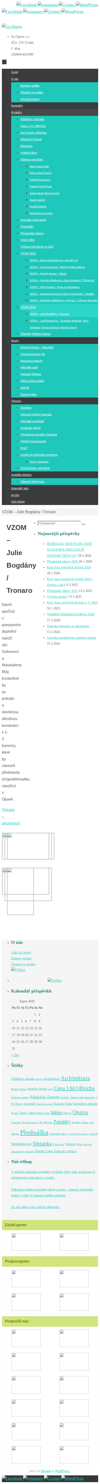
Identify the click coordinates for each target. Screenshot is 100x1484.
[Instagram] (48, 5)
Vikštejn (70, 1144)
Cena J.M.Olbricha (74, 1088)
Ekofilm (64, 1097)
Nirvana (46, 1471)
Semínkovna (21, 1144)
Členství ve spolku (23, 964)
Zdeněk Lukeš (43, 1151)
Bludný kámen (19, 1089)
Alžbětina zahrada (23, 1079)
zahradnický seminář (22, 1151)
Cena (50, 1089)
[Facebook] (27, 5)
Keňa (68, 1104)
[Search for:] (60, 523)
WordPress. (63, 1471)
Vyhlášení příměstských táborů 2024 (70, 614)
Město (57, 1112)
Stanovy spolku (21, 958)
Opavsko (16, 1122)
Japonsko (30, 1104)
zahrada (87, 1144)
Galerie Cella (77, 1097)
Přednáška (34, 1132)
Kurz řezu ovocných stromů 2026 (69, 567)
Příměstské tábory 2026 (62, 561)
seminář (93, 1134)
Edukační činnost (44, 1097)
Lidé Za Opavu (21, 952)
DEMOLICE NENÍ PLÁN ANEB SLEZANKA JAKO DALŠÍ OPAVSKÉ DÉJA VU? (69, 549)
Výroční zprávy (57, 596)
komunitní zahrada (85, 1104)
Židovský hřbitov (65, 1151)
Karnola (59, 1104)
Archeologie (51, 1079)
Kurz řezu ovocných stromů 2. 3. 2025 (72, 602)
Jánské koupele (45, 1104)
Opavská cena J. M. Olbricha (37, 1122)
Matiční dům (43, 1113)
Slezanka (42, 1143)
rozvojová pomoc (78, 1134)
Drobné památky (20, 1097)
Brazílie (33, 1089)
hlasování (90, 1097)
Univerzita (58, 1144)
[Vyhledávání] (83, 524)
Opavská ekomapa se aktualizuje (68, 626)
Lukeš (31, 1113)
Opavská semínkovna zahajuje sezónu (71, 637)
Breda (43, 1089)
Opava (80, 1112)
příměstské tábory (58, 1134)
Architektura (75, 1078)
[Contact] (67, 5)
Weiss (79, 1144)
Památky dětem (80, 1122)
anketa (39, 1079)
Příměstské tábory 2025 (62, 591)
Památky (62, 1121)
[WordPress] (87, 5)
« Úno (15, 1055)
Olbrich (67, 1113)
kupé (23, 1113)
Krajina (15, 1113)
